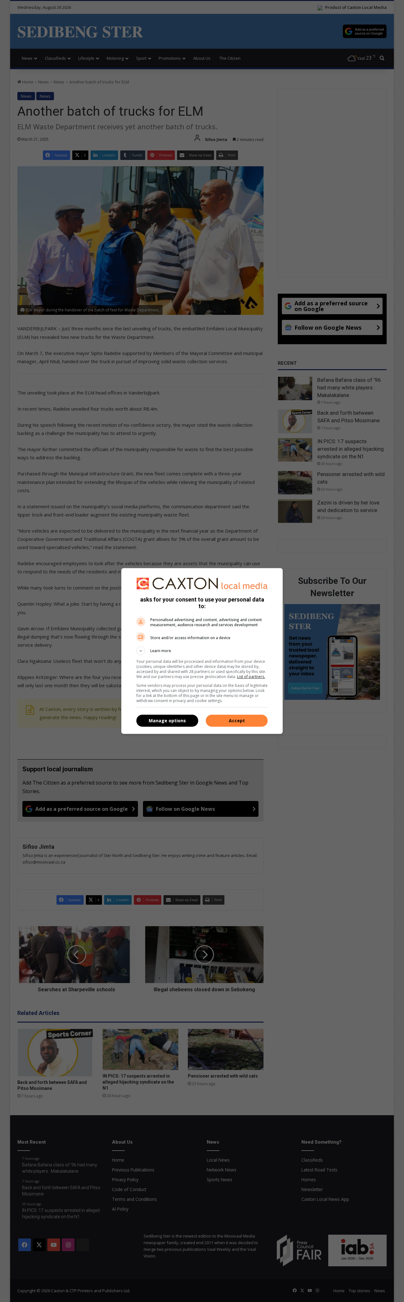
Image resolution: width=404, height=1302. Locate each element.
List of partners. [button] (251, 676)
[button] (202, 650)
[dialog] (202, 651)
